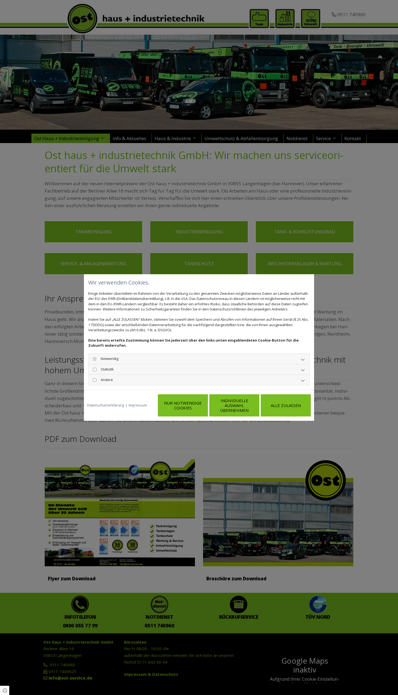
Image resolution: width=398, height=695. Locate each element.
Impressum (138, 405)
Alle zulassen (286, 405)
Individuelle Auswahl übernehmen (234, 405)
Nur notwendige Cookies (183, 405)
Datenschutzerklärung (105, 405)
